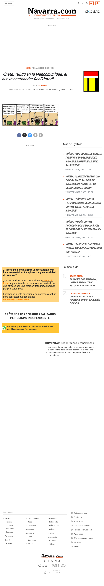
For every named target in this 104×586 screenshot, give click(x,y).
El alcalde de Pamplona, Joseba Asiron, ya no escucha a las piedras (83, 282)
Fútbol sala (53, 522)
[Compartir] (19, 135)
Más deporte (54, 525)
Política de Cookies (82, 526)
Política (9, 522)
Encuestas (32, 525)
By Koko (42, 85)
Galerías (52, 541)
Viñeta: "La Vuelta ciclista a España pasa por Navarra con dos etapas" (83, 248)
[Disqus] (73, 395)
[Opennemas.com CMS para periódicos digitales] (52, 568)
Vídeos (52, 544)
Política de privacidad (83, 530)
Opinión (8, 540)
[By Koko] (91, 81)
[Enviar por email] (35, 135)
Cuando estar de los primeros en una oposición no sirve (85, 299)
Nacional (51, 529)
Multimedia (52, 537)
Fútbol (30, 537)
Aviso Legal (78, 534)
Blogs (30, 522)
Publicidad (78, 521)
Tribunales (10, 529)
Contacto (78, 517)
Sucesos (9, 525)
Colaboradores (33, 518)
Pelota (30, 543)
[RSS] (59, 561)
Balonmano (53, 518)
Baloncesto (32, 540)
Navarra (8, 518)
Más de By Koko (72, 144)
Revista (51, 533)
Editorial (9, 543)
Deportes (30, 533)
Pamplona (9, 536)
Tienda (76, 546)
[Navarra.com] (52, 11)
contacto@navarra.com (16, 299)
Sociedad (9, 532)
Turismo (77, 542)
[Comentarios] (41, 135)
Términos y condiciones (80, 343)
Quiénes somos (80, 513)
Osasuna (30, 529)
